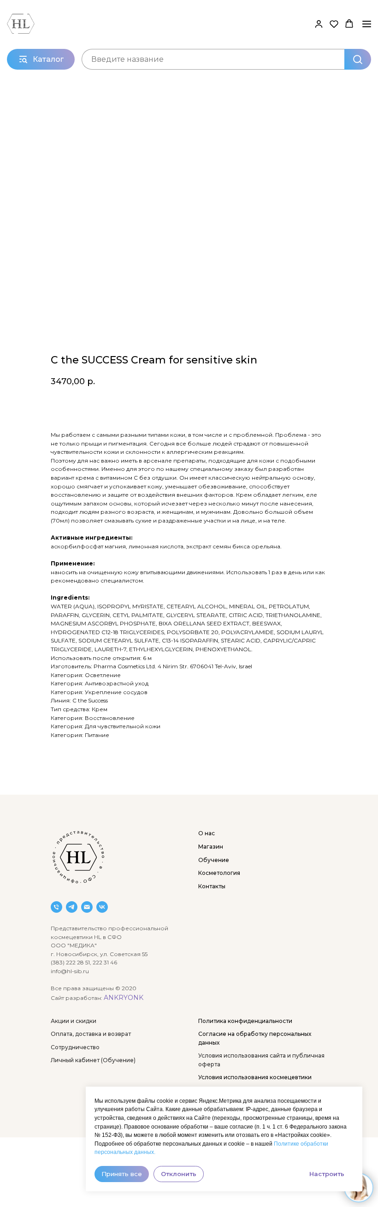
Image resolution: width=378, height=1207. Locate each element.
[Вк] (102, 907)
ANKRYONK (123, 997)
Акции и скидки (73, 1020)
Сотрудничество (75, 1047)
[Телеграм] (71, 907)
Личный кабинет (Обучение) (93, 1060)
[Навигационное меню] (366, 24)
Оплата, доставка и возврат (91, 1033)
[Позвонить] (56, 907)
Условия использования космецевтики (255, 1077)
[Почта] (87, 907)
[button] (318, 23)
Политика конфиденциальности (245, 1020)
